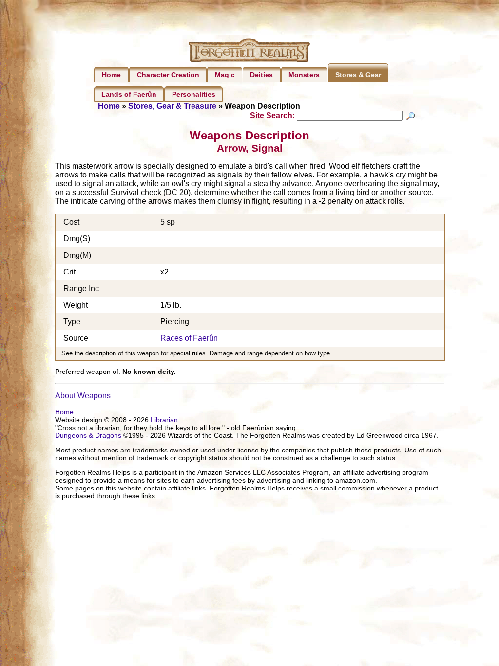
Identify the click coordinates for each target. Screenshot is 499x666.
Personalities (193, 94)
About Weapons (83, 396)
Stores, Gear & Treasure (172, 106)
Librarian (164, 420)
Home (111, 74)
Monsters (304, 74)
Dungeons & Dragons (88, 435)
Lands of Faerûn (128, 94)
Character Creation (168, 74)
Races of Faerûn (189, 338)
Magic (225, 74)
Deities (261, 74)
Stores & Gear (358, 74)
